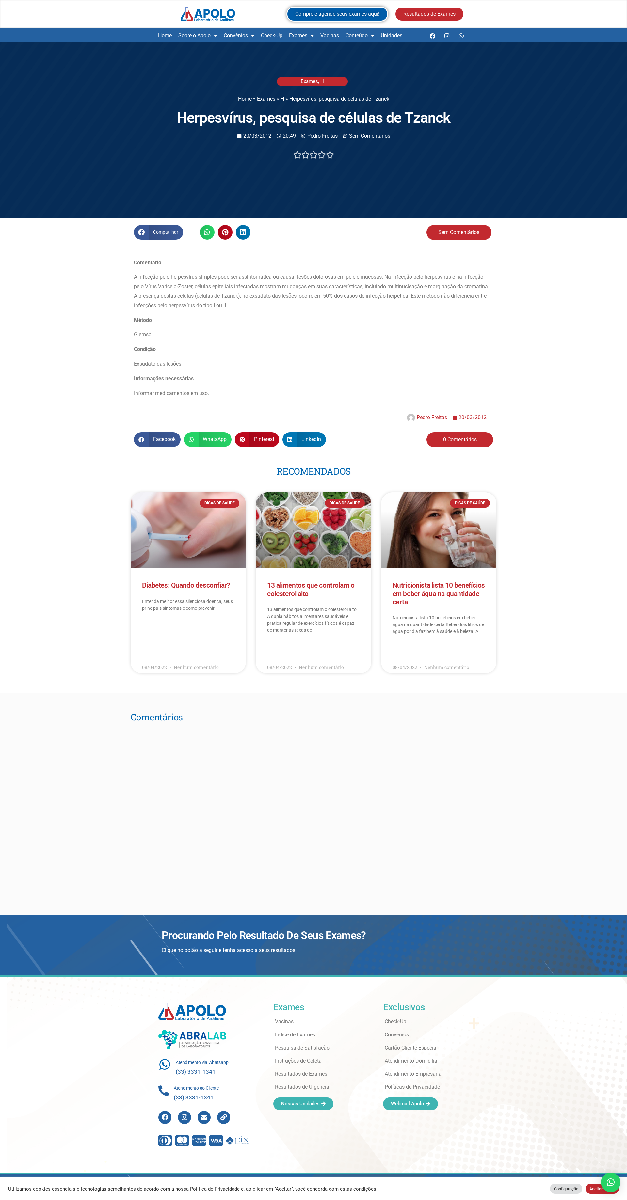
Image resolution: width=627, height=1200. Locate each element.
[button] (158, 232)
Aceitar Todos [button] (602, 1188)
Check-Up (271, 35)
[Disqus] (313, 810)
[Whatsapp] (461, 35)
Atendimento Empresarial (414, 1074)
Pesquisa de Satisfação (302, 1048)
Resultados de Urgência (302, 1087)
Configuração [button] (566, 1188)
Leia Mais (151, 627)
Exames (298, 35)
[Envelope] (204, 1117)
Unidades (391, 35)
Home (165, 35)
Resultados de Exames (301, 1074)
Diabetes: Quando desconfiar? (186, 585)
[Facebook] (432, 35)
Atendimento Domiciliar (412, 1061)
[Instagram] (446, 35)
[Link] (223, 1117)
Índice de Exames (295, 1035)
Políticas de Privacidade (412, 1087)
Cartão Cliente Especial (411, 1048)
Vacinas (329, 35)
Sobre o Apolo (194, 35)
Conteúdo (357, 35)
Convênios (236, 35)
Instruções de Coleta (298, 1061)
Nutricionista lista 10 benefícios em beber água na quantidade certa (439, 593)
